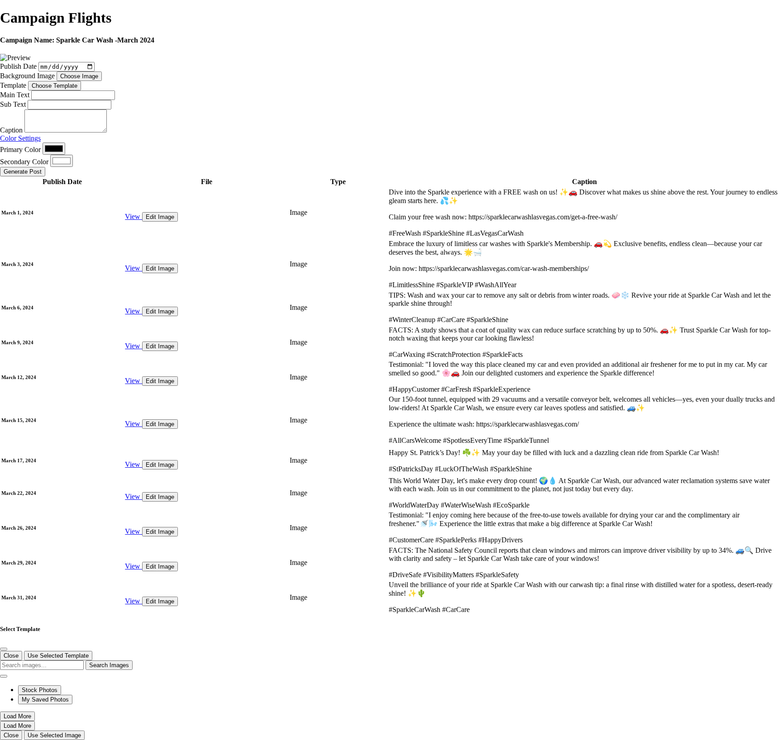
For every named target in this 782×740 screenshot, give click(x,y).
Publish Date (18, 66)
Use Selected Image (54, 735)
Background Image (27, 76)
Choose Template (54, 85)
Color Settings (20, 138)
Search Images (109, 665)
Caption (11, 130)
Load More (17, 716)
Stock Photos (39, 690)
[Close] (3, 649)
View (133, 216)
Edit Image (160, 216)
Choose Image (79, 76)
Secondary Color (24, 162)
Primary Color (20, 149)
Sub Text (13, 104)
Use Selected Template (58, 655)
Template (13, 85)
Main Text (14, 95)
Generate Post (23, 171)
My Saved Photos (45, 699)
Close (11, 655)
